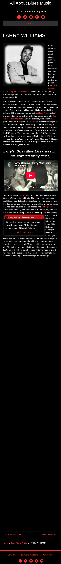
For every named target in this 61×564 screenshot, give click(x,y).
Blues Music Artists (18, 543)
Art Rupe (33, 121)
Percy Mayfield (16, 119)
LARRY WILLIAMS (24, 232)
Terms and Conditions (29, 555)
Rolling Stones (48, 207)
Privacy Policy (48, 555)
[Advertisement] (30, 396)
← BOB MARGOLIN (12, 534)
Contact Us (12, 555)
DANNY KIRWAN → (49, 534)
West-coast (24, 195)
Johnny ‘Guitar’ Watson (17, 91)
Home (5, 543)
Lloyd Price (43, 113)
